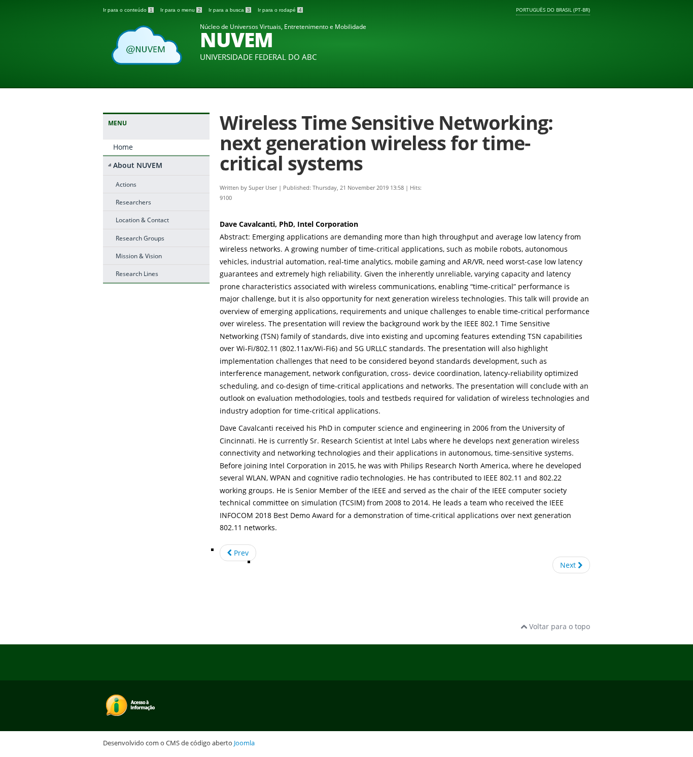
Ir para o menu (180, 10)
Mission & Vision (139, 256)
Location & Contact (142, 220)
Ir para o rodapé (280, 10)
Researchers (133, 202)
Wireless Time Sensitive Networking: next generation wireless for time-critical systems (386, 143)
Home (123, 147)
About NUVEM (137, 165)
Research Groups (140, 238)
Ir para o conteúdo (128, 10)
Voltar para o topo (558, 626)
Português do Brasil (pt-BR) (553, 9)
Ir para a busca (229, 10)
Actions (126, 184)
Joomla (244, 742)
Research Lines (137, 273)
